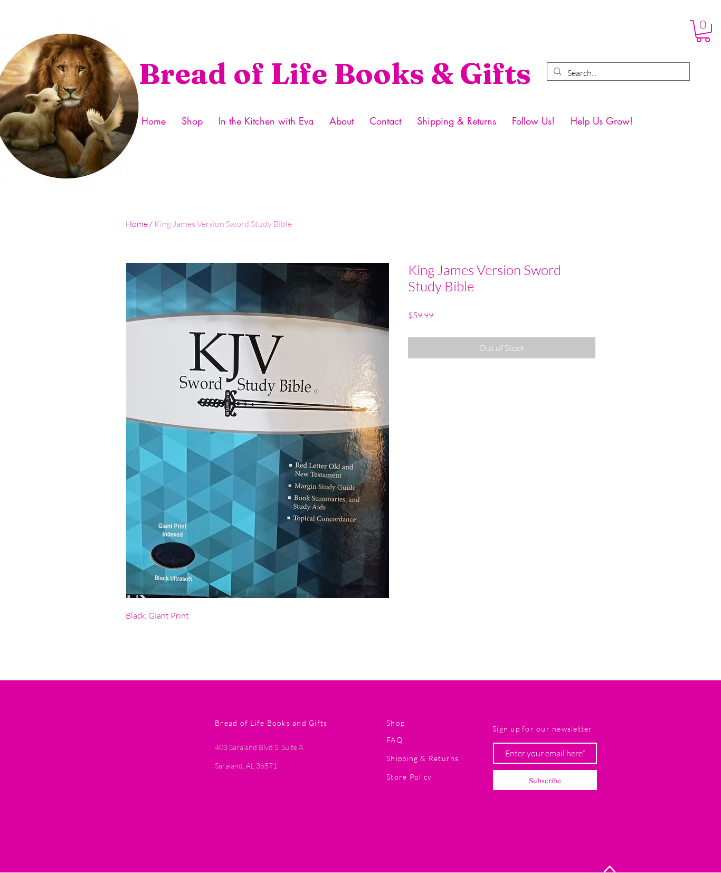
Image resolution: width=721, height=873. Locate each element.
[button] (703, 31)
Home (137, 224)
